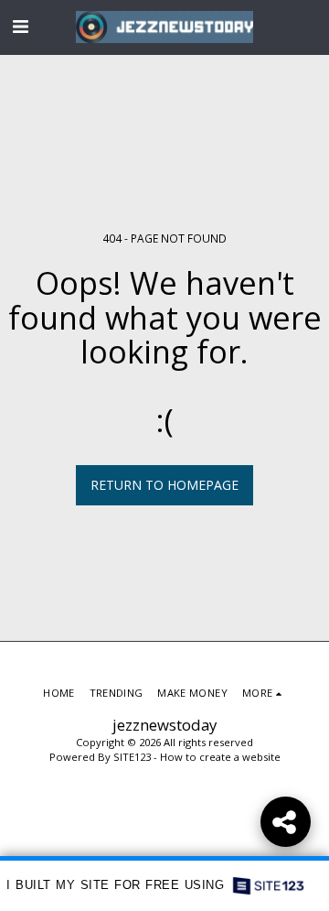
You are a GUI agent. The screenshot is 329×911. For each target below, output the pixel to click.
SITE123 (132, 757)
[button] (20, 26)
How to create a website (220, 757)
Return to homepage (164, 484)
